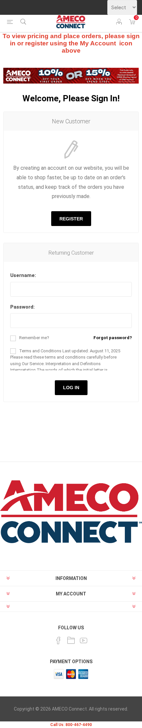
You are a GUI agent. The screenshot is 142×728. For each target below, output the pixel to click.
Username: (23, 275)
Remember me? (34, 337)
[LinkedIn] (71, 640)
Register (71, 218)
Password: (22, 307)
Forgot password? (112, 337)
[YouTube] (83, 640)
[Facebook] (58, 640)
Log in (71, 387)
